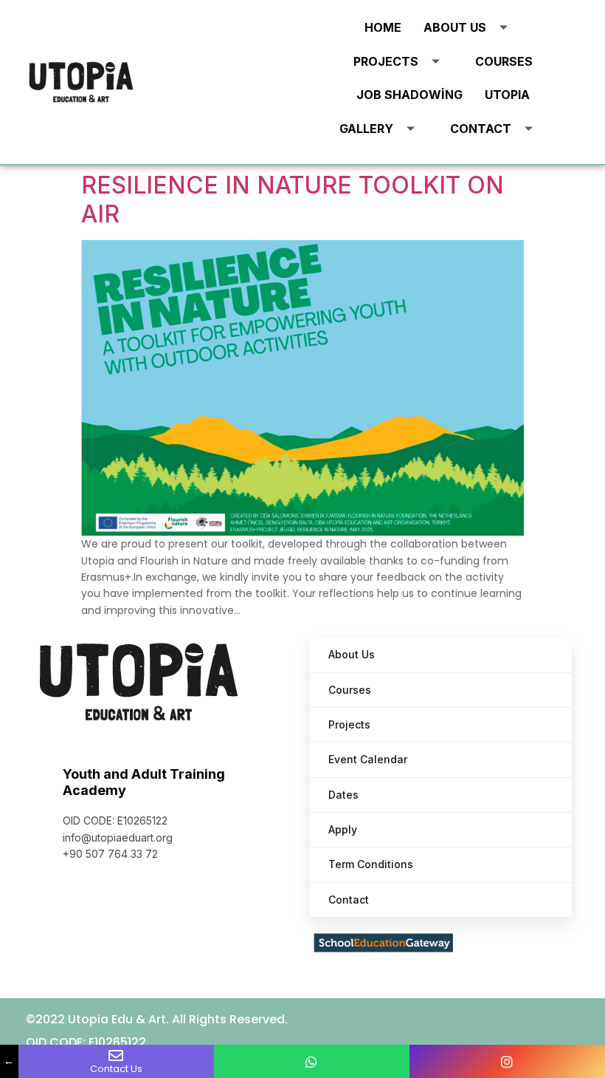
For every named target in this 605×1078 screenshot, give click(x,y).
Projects (385, 61)
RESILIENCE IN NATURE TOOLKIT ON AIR (292, 199)
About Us (455, 27)
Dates (343, 794)
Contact (480, 128)
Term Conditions (370, 864)
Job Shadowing (409, 94)
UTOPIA (507, 94)
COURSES (504, 61)
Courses (349, 689)
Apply (342, 829)
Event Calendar (367, 759)
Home (382, 27)
